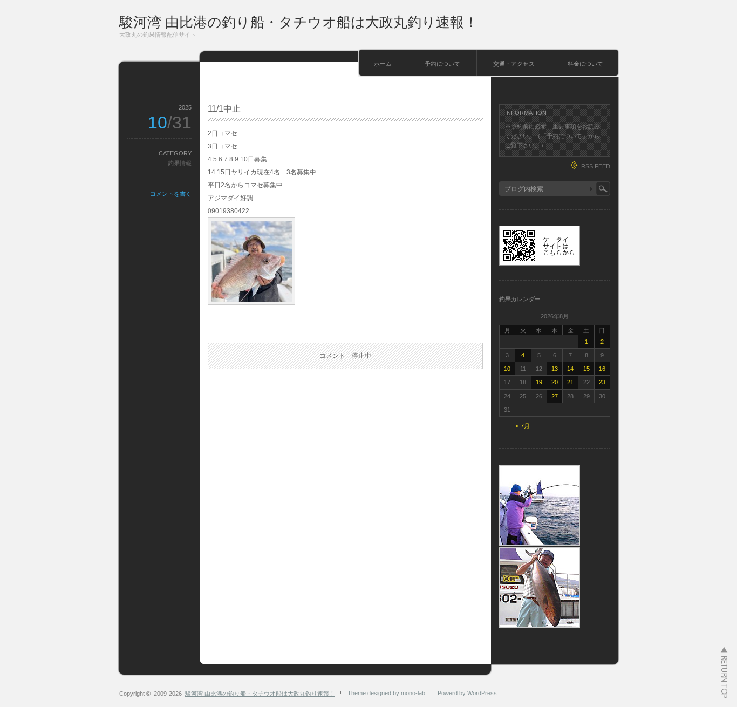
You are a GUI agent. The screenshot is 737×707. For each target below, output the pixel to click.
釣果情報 (180, 163)
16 (602, 368)
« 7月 (523, 426)
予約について (442, 63)
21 (570, 382)
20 (554, 382)
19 (539, 382)
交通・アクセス (514, 63)
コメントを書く (171, 194)
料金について (585, 63)
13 (554, 368)
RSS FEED (595, 166)
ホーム (383, 63)
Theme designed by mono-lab (386, 693)
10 (507, 368)
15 (586, 368)
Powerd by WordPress (467, 693)
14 (570, 368)
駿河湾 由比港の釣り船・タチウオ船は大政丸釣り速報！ (298, 22)
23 (602, 382)
